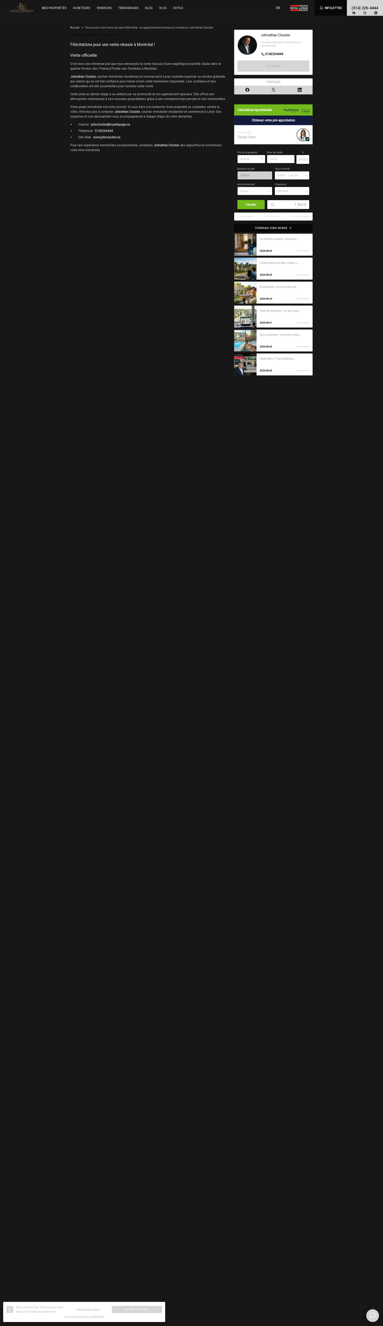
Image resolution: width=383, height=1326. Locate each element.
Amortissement (246, 184)
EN (278, 8)
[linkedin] (375, 13)
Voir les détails (302, 216)
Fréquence (280, 184)
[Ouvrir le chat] (372, 1315)
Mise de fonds (275, 152)
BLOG (149, 8)
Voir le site (273, 216)
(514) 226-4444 (365, 8)
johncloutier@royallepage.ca (110, 124)
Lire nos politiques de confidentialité (84, 1316)
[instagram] (364, 13)
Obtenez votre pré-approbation (273, 120)
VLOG (163, 8)
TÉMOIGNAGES (128, 8)
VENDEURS (104, 8)
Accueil (74, 27)
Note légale (246, 216)
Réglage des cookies (88, 1309)
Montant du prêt (246, 168)
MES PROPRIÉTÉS (54, 8)
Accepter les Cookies (137, 1309)
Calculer (251, 204)
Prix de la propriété (247, 152)
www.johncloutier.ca (106, 137)
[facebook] (353, 13)
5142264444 (104, 131)
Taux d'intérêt (282, 168)
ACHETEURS (81, 8)
